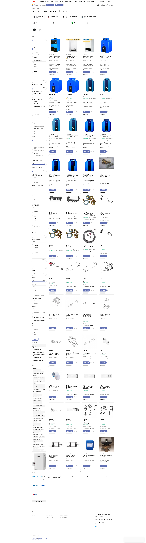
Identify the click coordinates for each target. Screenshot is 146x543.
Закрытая (36, 103)
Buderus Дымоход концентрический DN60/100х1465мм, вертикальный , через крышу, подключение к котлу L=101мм (89, 317)
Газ (34, 151)
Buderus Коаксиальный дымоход (105, 214)
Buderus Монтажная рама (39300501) (72, 214)
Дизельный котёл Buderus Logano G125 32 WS (72, 96)
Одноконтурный (37, 93)
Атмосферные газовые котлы (39, 387)
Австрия (35, 64)
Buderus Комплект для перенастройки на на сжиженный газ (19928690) (72, 248)
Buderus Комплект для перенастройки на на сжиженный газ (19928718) (55, 248)
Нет (34, 228)
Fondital (35, 57)
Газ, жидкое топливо (38, 155)
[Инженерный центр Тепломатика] (39, 4)
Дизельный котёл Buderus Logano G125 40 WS (105, 57)
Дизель (35, 157)
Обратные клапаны (37, 431)
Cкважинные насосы (37, 370)
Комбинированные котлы (39, 352)
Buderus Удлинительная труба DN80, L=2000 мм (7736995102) (105, 387)
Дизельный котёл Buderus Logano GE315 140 (105, 136)
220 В (35, 130)
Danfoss (35, 50)
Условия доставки (64, 515)
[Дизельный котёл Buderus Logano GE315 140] (106, 125)
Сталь (35, 216)
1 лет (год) (36, 243)
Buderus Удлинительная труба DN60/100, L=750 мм (72, 280)
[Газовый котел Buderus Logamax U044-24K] (73, 45)
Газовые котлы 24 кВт (37, 400)
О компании (41, 1)
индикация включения (39, 310)
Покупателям (63, 511)
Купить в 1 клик (52, 74)
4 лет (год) (36, 249)
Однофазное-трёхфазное (39, 126)
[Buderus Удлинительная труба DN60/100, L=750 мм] (73, 269)
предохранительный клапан (40, 320)
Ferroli (35, 55)
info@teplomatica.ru (99, 516)
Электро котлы (36, 448)
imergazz (42, 373)
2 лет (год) (36, 245)
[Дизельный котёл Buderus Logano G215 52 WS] (89, 85)
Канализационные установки (39, 412)
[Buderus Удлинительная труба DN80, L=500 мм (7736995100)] (73, 375)
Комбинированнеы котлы (38, 413)
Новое (42, 429)
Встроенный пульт (38, 229)
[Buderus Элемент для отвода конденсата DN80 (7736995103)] (56, 410)
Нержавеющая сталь (38, 213)
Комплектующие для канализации (39, 416)
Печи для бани (36, 432)
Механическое (37, 226)
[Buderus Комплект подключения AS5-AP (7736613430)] (89, 410)
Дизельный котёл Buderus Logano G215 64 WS (105, 96)
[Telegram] (96, 526)
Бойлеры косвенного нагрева (39, 389)
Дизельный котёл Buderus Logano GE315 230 (89, 176)
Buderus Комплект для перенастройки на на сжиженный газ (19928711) (89, 214)
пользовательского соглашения (130, 540)
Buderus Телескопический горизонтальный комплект (106, 247)
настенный (36, 112)
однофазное (36, 123)
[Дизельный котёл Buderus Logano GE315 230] (89, 164)
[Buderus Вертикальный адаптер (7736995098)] (106, 341)
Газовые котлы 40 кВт (37, 403)
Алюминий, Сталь (37, 293)
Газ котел (35, 393)
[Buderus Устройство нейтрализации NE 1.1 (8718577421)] (73, 444)
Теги (33, 365)
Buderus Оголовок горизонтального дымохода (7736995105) (72, 422)
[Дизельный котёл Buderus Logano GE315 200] (73, 164)
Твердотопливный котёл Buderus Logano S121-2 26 (55, 57)
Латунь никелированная (39, 295)
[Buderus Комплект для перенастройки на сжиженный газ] (106, 164)
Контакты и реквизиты (51, 515)
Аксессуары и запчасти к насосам (39, 381)
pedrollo (34, 375)
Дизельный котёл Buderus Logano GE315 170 (55, 176)
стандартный (36, 182)
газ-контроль (36, 314)
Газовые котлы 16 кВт (37, 398)
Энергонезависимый (38, 128)
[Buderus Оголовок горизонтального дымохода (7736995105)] (73, 410)
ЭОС (34, 446)
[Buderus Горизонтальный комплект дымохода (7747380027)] (56, 269)
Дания (35, 73)
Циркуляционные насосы (38, 444)
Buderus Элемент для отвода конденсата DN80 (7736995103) (55, 422)
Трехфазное (36, 124)
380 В (35, 131)
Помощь (76, 511)
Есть (35, 177)
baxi (38, 373)
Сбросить (35, 339)
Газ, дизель (36, 153)
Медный (35, 220)
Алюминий (36, 211)
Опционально (37, 96)
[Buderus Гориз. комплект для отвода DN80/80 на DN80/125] (89, 341)
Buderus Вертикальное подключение (105, 315)
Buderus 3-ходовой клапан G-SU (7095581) (106, 456)
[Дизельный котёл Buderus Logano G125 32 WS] (73, 85)
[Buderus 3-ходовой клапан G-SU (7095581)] (106, 444)
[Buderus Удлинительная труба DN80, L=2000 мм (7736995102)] (106, 375)
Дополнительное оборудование (39, 406)
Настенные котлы (36, 429)
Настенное (36, 116)
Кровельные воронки (37, 420)
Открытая (36, 101)
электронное (36, 224)
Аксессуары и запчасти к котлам (39, 378)
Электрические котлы (38, 359)
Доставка (47, 1)
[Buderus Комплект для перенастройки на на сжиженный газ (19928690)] (73, 236)
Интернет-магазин (36, 511)
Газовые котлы (36, 347)
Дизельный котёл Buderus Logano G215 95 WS (72, 136)
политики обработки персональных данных (132, 541)
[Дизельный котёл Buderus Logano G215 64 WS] (106, 85)
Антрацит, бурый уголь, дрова (39, 148)
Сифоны (34, 439)
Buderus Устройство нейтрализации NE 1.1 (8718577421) (71, 456)
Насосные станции (36, 423)
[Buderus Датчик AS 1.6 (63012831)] (89, 236)
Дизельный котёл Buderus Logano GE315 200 (72, 176)
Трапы (34, 442)
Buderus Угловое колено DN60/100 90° (105, 280)
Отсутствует (36, 334)
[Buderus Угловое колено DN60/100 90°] (106, 269)
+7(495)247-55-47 (98, 514)
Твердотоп (39, 439)
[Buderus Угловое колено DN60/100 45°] (56, 303)
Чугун (35, 218)
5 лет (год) (36, 250)
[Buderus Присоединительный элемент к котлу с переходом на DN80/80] (73, 341)
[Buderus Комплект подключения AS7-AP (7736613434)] (106, 410)
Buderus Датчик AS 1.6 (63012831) (88, 247)
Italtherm (42, 371)
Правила (75, 1)
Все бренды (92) (39, 501)
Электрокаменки (36, 449)
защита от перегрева (38, 315)
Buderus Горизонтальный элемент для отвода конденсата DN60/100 (55, 353)
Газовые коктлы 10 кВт (37, 394)
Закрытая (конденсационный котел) (39, 105)
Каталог (66, 1)
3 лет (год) (36, 247)
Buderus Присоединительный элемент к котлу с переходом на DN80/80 (72, 353)
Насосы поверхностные (37, 427)
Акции (33, 1)
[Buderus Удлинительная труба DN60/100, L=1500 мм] (89, 269)
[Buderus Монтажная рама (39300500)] (56, 203)
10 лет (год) (36, 254)
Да (34, 180)
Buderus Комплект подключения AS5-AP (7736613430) (87, 422)
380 (34, 133)
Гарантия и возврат (64, 517)
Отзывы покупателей (91, 1)
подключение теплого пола (39, 312)
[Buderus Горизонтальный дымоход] (73, 303)
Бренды (70, 1)
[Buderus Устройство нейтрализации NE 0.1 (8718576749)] (56, 444)
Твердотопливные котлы (38, 355)
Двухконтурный (37, 95)
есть (35, 191)
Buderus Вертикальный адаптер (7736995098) (105, 353)
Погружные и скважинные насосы (39, 437)
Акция (34, 383)
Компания (48, 511)
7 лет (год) (36, 252)
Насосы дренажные (37, 425)
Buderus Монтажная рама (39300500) (55, 214)
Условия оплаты (63, 513)
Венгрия (35, 69)
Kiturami (34, 373)
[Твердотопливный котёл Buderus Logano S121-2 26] (56, 45)
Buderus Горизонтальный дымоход (72, 315)
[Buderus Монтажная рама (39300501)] (73, 203)
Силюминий (36, 209)
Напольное (36, 114)
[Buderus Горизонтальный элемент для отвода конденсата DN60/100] (56, 341)
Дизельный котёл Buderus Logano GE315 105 (89, 136)
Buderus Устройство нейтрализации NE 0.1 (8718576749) (54, 456)
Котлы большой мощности (39, 354)
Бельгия (35, 66)
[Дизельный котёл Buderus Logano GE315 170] (56, 164)
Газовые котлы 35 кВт (37, 402)
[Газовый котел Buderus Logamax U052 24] (89, 45)
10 (34, 199)
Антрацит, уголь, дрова (39, 150)
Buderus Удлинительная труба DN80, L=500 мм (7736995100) (71, 387)
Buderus (35, 49)
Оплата (51, 1)
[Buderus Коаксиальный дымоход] (106, 203)
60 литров (36, 303)
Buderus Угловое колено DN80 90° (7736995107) (54, 387)
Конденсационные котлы (38, 351)
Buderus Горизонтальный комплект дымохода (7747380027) (55, 281)
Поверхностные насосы (37, 434)
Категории (34, 342)
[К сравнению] (60, 72)
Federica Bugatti (37, 54)
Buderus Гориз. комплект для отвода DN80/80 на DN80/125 (89, 353)
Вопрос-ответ (77, 513)
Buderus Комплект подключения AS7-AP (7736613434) (104, 422)
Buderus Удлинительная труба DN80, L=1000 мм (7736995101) (88, 387)
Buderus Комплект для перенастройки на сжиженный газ (105, 176)
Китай (35, 74)
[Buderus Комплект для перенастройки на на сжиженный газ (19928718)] (56, 236)
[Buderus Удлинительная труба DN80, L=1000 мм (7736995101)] (89, 375)
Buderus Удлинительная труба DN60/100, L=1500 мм (89, 280)
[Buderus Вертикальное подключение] (106, 303)
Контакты (56, 1)
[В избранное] (57, 72)
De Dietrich (36, 52)
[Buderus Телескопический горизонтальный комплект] (106, 236)
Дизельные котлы (37, 349)
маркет (42, 449)
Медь (35, 214)
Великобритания (37, 68)
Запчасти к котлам (36, 410)
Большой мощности (37, 391)
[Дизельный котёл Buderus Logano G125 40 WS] (106, 45)
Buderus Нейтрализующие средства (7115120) (89, 456)
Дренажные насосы (37, 408)
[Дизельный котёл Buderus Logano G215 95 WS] (73, 125)
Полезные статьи (81, 1)
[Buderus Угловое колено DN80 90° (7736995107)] (56, 375)
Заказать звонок (106, 514)
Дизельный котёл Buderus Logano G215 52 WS (89, 96)
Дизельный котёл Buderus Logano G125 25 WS (55, 96)
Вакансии (61, 1)
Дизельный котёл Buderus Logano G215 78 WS (55, 136)
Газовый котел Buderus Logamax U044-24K (71, 57)
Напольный (36, 111)
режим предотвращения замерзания (39, 318)
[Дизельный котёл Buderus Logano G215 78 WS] (56, 125)
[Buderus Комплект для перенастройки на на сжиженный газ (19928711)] (89, 203)
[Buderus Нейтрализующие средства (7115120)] (89, 444)
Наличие (35, 422)
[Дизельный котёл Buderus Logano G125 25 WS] (56, 85)
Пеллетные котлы (37, 357)
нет (34, 179)
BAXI (35, 47)
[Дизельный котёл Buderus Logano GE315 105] (89, 125)
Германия (36, 71)
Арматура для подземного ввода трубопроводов (39, 385)
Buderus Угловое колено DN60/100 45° (54, 315)
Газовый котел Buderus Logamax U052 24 (88, 57)
